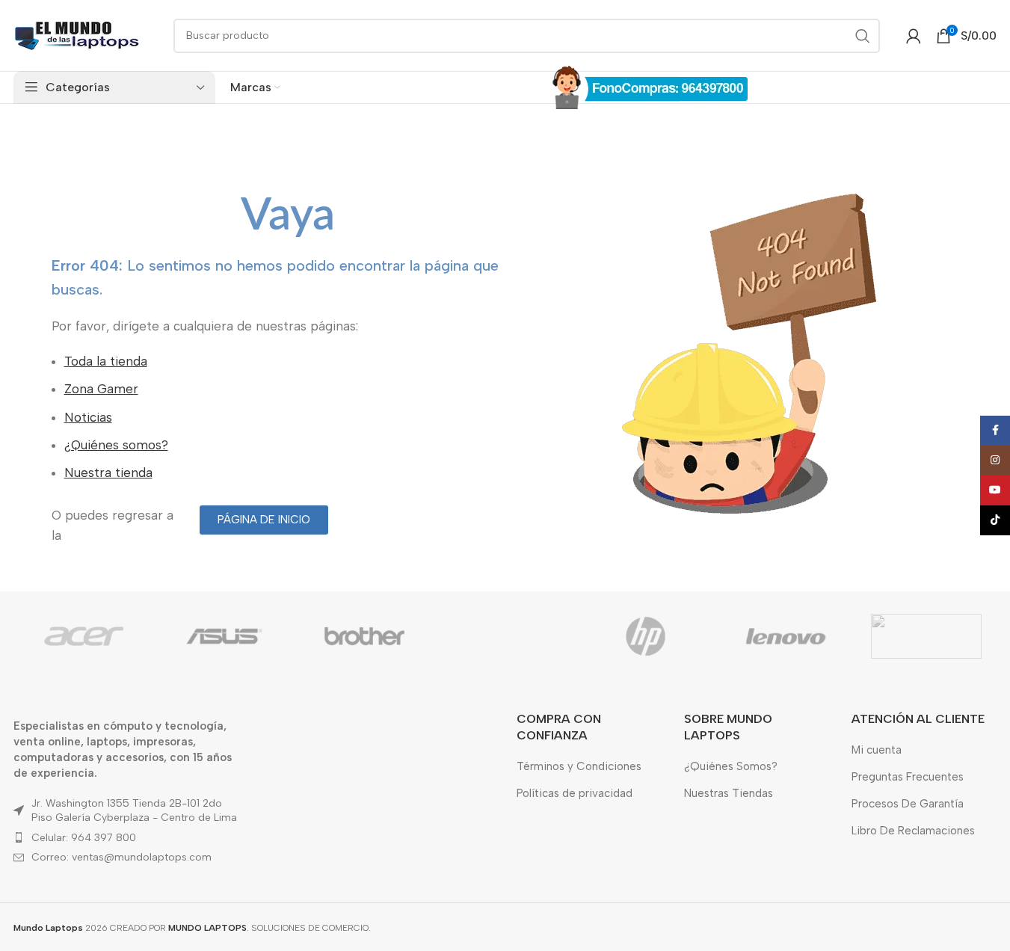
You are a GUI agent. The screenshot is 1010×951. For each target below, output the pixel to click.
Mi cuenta (877, 750)
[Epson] (505, 636)
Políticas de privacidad (574, 793)
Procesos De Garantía (908, 803)
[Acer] (83, 636)
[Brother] (365, 636)
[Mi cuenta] (914, 36)
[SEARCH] (863, 36)
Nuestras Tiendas (728, 793)
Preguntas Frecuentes (908, 777)
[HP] (645, 636)
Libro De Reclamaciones (913, 830)
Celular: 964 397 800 (83, 837)
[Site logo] (77, 34)
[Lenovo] (785, 636)
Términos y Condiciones (579, 766)
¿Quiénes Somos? (730, 766)
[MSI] (926, 636)
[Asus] (224, 636)
